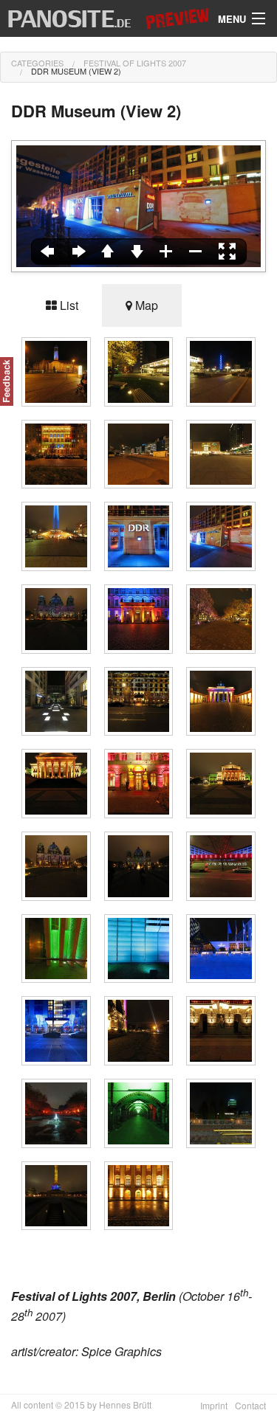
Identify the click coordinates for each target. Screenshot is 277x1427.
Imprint (214, 1405)
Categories (37, 63)
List (67, 305)
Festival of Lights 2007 (134, 63)
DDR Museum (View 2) (76, 71)
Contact (250, 1405)
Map (145, 305)
